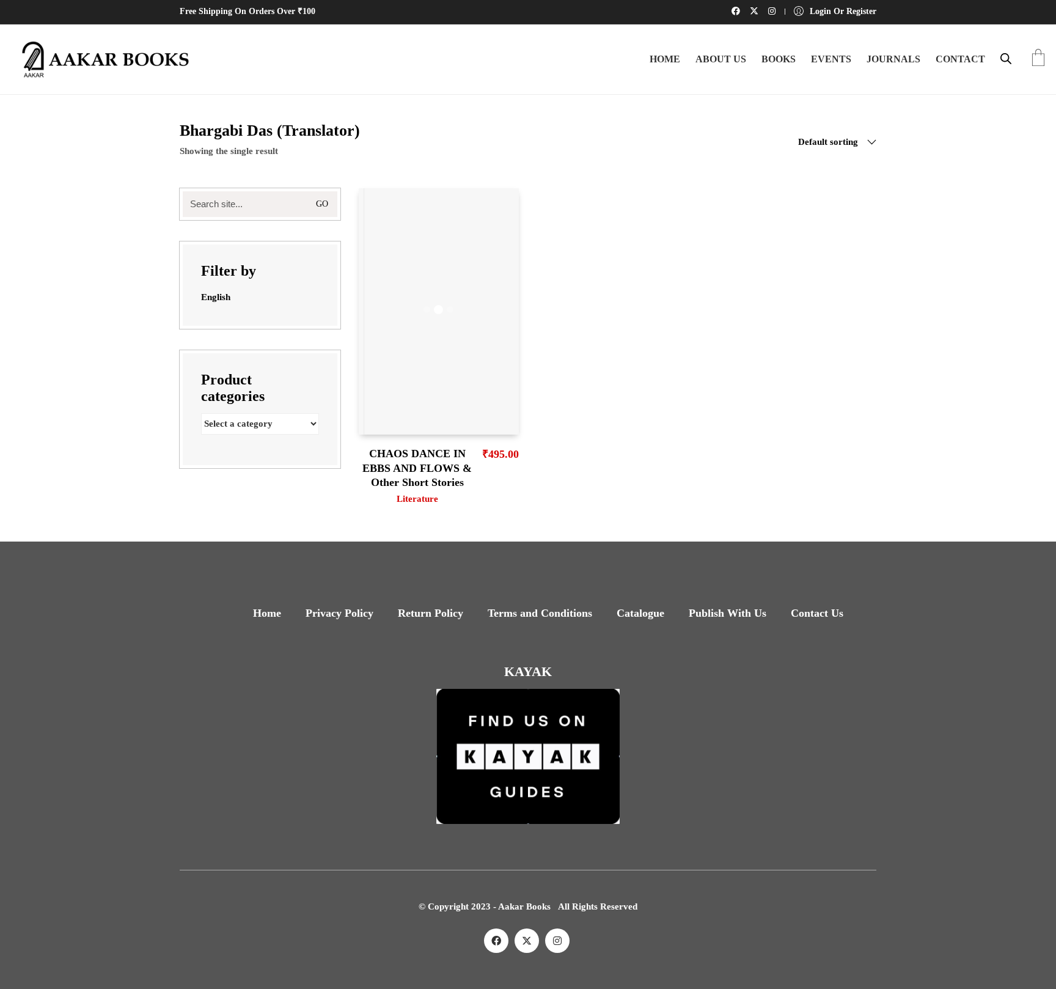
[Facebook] (496, 940)
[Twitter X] (527, 940)
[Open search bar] (1005, 58)
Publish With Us (727, 613)
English (215, 297)
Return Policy (430, 613)
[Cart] (1038, 59)
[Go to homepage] (101, 59)
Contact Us (817, 613)
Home (267, 613)
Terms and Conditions (540, 613)
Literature (417, 499)
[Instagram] (557, 940)
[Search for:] (260, 204)
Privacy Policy (339, 613)
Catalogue (640, 613)
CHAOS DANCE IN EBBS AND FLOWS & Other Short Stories (417, 467)
